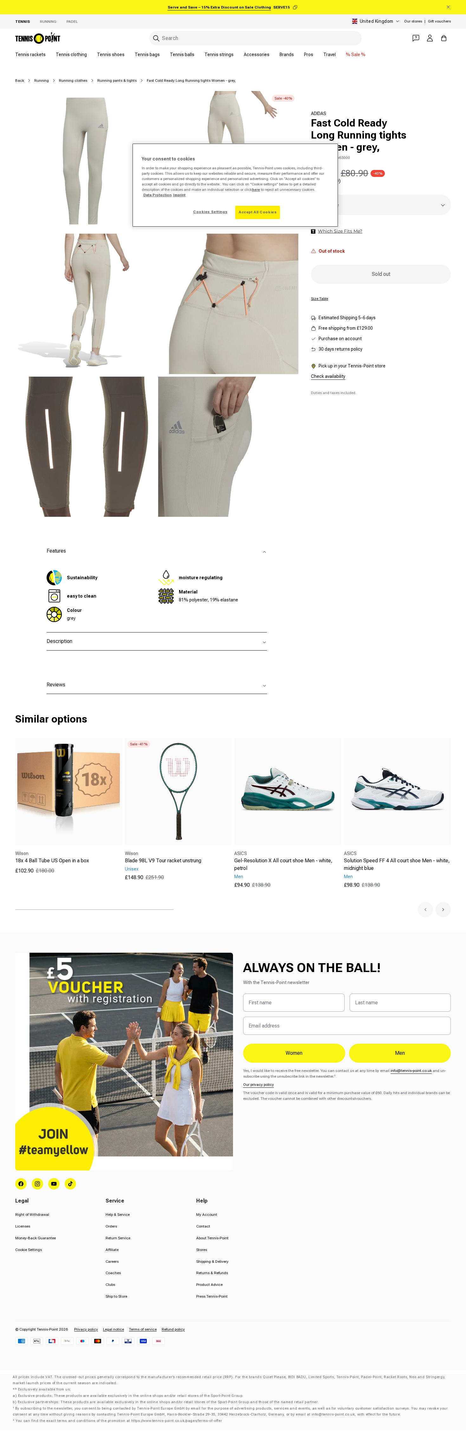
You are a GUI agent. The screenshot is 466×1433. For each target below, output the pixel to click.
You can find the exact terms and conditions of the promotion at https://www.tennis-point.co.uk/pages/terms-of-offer (119, 1421)
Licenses (22, 1226)
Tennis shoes (111, 54)
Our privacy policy (258, 1084)
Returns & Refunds (212, 1273)
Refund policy (173, 1329)
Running (48, 21)
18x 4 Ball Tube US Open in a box (52, 861)
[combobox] (255, 38)
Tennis (22, 21)
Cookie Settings (28, 1250)
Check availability (328, 376)
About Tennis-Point (212, 1238)
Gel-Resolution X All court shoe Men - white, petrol (283, 864)
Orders (111, 1226)
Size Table (319, 298)
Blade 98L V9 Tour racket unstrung (163, 861)
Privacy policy (86, 1329)
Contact (203, 1226)
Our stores (413, 21)
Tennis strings (219, 54)
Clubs (110, 1284)
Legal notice (113, 1329)
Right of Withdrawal (32, 1214)
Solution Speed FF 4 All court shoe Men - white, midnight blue (397, 864)
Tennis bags (147, 54)
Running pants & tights (117, 80)
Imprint (179, 195)
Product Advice (209, 1284)
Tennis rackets (30, 54)
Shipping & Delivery (212, 1261)
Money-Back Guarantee (35, 1238)
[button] (425, 909)
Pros (308, 54)
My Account (206, 1214)
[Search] (156, 38)
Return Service (118, 1238)
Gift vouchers (439, 21)
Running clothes (73, 80)
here (256, 189)
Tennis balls (182, 54)
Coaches (113, 1273)
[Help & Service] (416, 38)
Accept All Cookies (257, 212)
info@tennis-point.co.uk (411, 1070)
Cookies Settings (210, 212)
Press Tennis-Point (212, 1296)
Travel (329, 54)
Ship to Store (116, 1296)
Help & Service (118, 1214)
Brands (287, 54)
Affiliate (112, 1250)
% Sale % (356, 54)
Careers (112, 1261)
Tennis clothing (71, 54)
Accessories (256, 54)
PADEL (72, 21)
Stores (201, 1250)
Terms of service (143, 1329)
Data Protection (157, 195)
